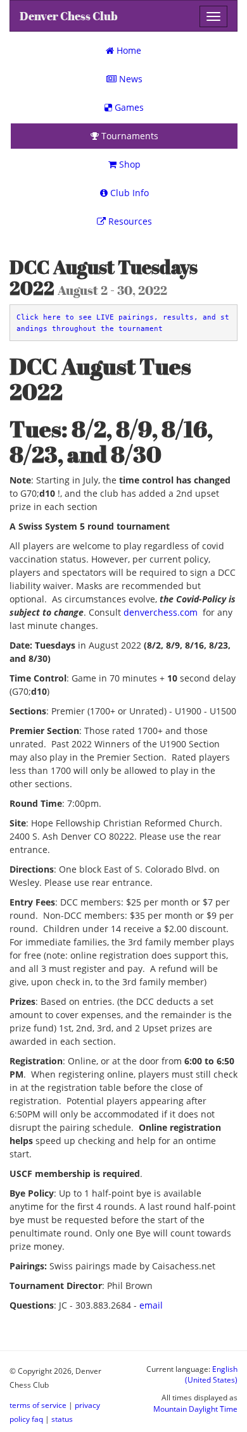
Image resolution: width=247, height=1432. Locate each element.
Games (128, 107)
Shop (129, 164)
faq (37, 1419)
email (151, 1305)
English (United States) (211, 1374)
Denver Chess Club (69, 16)
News (129, 79)
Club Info (128, 193)
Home (127, 50)
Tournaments (128, 136)
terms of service (38, 1405)
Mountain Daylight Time (195, 1409)
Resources (129, 221)
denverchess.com (161, 612)
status (62, 1419)
